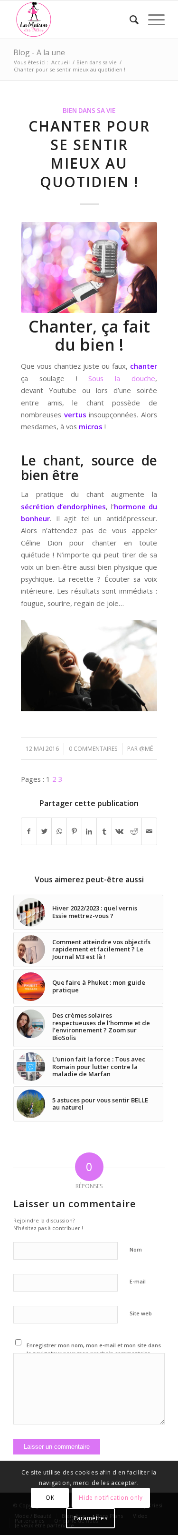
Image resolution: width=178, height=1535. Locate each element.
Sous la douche (121, 378)
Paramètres (91, 1518)
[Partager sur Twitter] (44, 831)
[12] (89, 267)
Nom (136, 1249)
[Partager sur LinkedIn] (89, 831)
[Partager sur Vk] (119, 831)
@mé (146, 749)
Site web (141, 1313)
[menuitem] (129, 19)
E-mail (138, 1281)
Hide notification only (110, 1498)
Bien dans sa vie (89, 110)
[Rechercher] (129, 19)
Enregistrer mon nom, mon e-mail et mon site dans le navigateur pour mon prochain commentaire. (94, 1349)
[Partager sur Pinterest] (74, 831)
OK (50, 1498)
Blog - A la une (39, 52)
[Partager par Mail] (149, 831)
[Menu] (152, 19)
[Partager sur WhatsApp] (59, 831)
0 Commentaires (93, 749)
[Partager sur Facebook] (29, 831)
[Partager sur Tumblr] (104, 831)
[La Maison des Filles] (73, 19)
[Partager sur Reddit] (134, 831)
